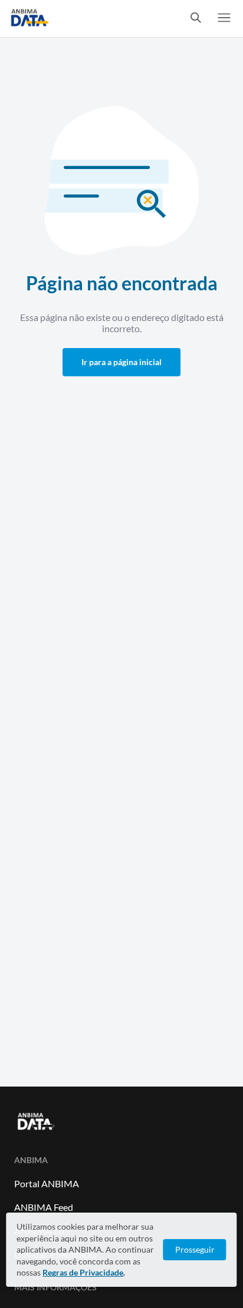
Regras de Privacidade (82, 1272)
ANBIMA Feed (43, 1207)
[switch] (195, 19)
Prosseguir (195, 1249)
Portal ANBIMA (46, 1183)
